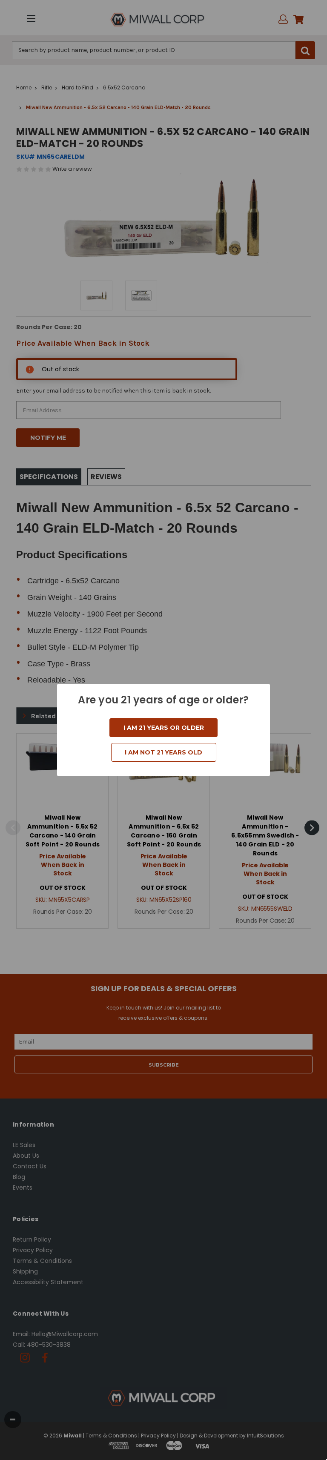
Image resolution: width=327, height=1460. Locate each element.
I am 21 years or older (163, 727)
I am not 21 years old (163, 752)
